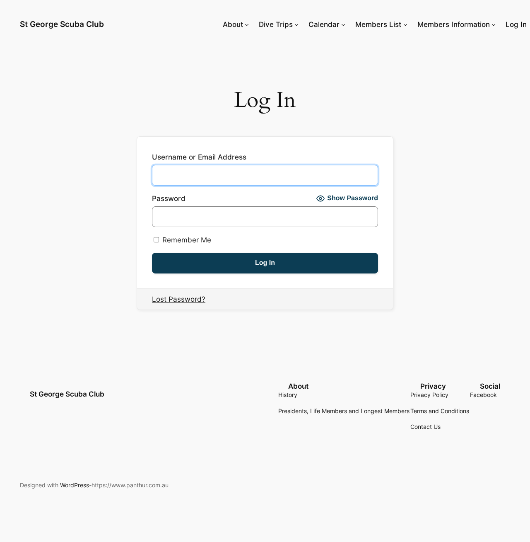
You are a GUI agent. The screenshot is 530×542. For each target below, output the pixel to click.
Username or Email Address (199, 157)
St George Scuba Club (62, 24)
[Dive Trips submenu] (296, 24)
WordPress (74, 485)
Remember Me (185, 240)
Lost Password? (178, 299)
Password (169, 198)
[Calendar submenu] (343, 24)
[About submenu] (247, 24)
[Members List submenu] (405, 24)
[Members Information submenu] (493, 24)
